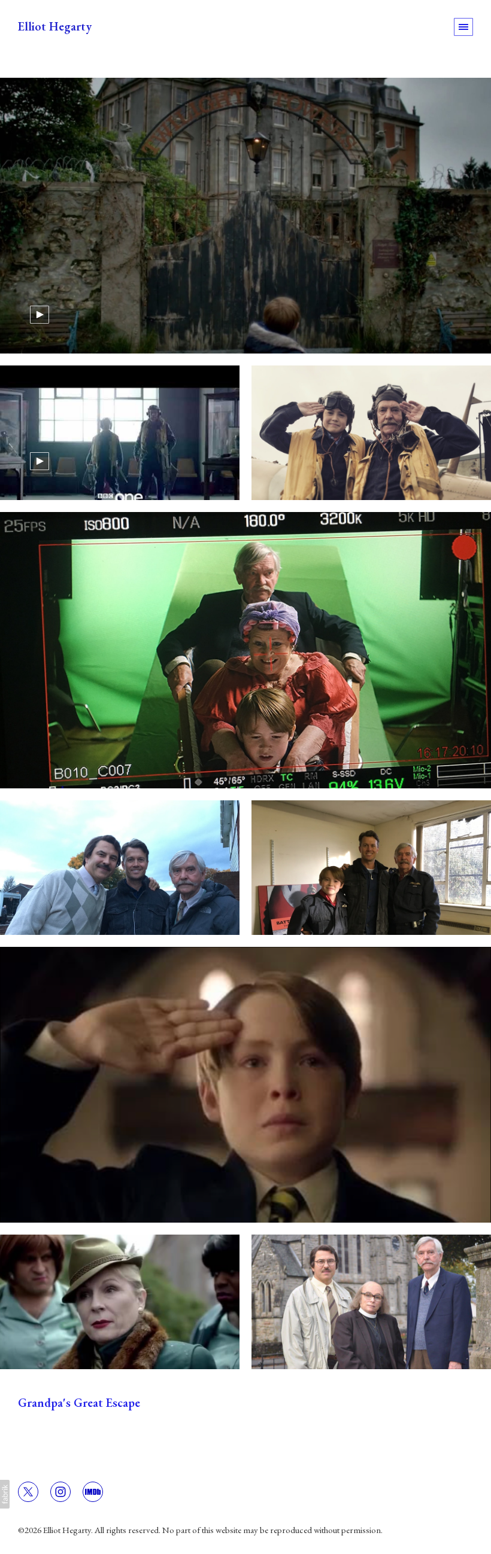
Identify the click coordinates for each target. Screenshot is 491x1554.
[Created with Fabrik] (5, 1494)
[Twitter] (28, 1491)
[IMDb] (93, 1491)
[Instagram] (60, 1491)
